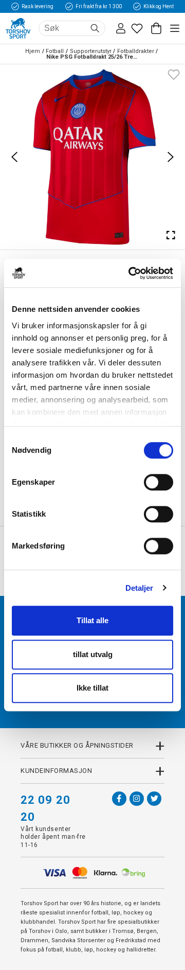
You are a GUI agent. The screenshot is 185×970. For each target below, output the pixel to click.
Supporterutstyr (91, 51)
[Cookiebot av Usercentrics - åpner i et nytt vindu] (130, 273)
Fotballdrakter (135, 51)
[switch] (158, 482)
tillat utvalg (93, 654)
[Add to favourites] (174, 73)
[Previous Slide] (14, 157)
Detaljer (139, 588)
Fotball (55, 51)
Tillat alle (92, 620)
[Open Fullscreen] (170, 235)
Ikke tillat (92, 687)
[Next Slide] (170, 157)
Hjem (32, 51)
